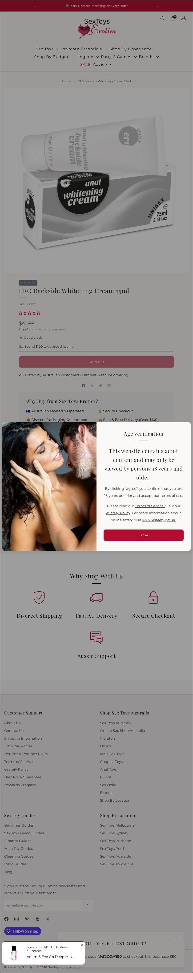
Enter (144, 535)
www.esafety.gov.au (159, 520)
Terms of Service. (150, 506)
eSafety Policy (118, 513)
